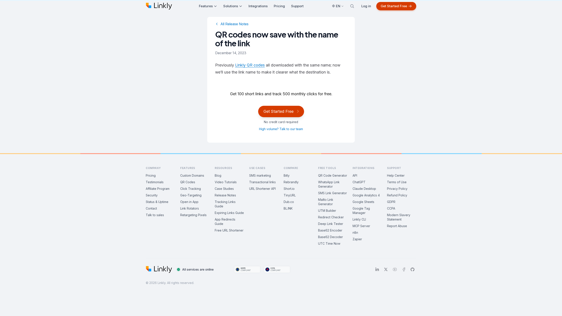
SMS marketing (260, 175)
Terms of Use (397, 182)
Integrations (258, 6)
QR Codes (187, 182)
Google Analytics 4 (366, 195)
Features (206, 6)
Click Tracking (190, 188)
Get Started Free (394, 6)
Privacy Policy (397, 188)
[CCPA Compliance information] (277, 269)
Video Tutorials (226, 182)
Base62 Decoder (330, 237)
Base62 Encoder (330, 230)
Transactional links (262, 182)
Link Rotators (189, 208)
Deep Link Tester (330, 224)
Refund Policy (397, 195)
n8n (355, 232)
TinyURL (290, 195)
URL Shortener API (262, 188)
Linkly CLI (359, 219)
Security (152, 195)
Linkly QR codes (250, 65)
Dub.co (289, 202)
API (355, 175)
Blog (218, 175)
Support (297, 6)
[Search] (352, 6)
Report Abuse (397, 226)
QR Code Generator (332, 175)
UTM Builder (327, 210)
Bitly (287, 175)
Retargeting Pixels (193, 215)
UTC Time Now (329, 243)
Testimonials (155, 182)
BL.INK (288, 208)
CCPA (391, 208)
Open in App (189, 202)
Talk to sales (155, 215)
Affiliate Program (157, 188)
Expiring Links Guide (229, 213)
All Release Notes (234, 24)
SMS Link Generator (332, 193)
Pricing (279, 6)
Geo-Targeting (191, 195)
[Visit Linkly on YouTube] (395, 269)
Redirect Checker (331, 217)
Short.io (289, 188)
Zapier (357, 239)
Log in (366, 6)
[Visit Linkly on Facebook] (404, 269)
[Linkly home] (159, 6)
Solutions (230, 6)
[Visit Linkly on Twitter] (386, 269)
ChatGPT (359, 182)
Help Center (396, 175)
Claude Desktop (364, 188)
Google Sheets (363, 202)
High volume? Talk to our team (281, 129)
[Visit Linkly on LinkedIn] (377, 269)
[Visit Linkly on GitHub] (412, 269)
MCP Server (361, 226)
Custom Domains (192, 175)
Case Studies (224, 188)
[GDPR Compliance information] (247, 269)
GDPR (391, 202)
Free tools (327, 168)
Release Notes (225, 195)
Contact (151, 208)
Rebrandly (291, 182)
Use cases (257, 168)
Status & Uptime (157, 202)
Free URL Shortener (229, 230)
